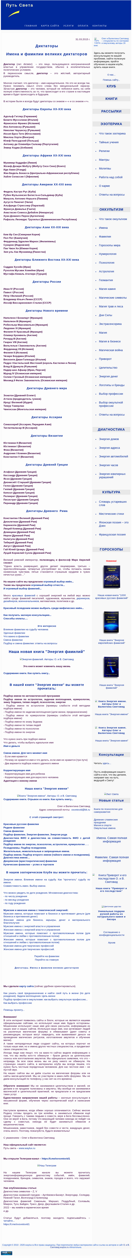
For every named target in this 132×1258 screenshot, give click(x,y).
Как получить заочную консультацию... (27, 615)
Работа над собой (110, 177)
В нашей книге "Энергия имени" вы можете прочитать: (47, 686)
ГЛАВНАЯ (31, 26)
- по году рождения (14, 903)
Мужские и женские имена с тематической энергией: (35, 910)
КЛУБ (111, 86)
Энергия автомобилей (113, 456)
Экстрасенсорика (110, 324)
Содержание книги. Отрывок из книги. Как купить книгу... (38, 799)
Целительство (108, 367)
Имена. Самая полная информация (112, 839)
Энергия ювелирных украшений (112, 475)
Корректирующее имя (16, 770)
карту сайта (26, 986)
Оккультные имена (105, 828)
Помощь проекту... (13, 1010)
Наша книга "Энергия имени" (112, 714)
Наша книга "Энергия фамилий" (111, 686)
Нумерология (107, 254)
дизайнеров (10, 601)
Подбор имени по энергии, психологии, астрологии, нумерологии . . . (46, 844)
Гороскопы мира (109, 245)
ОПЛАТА (83, 26)
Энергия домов (109, 439)
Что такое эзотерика (112, 133)
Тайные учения (109, 142)
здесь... (107, 763)
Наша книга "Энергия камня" (111, 740)
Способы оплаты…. (15, 618)
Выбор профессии (111, 393)
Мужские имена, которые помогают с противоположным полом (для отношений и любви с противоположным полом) (46, 934)
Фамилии (105, 236)
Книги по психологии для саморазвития (108, 810)
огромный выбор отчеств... (48, 585)
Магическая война (111, 350)
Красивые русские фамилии (21, 824)
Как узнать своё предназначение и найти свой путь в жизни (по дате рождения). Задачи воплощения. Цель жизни (46, 994)
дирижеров (83, 598)
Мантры (104, 159)
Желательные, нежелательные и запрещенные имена (36, 851)
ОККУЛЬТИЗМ (111, 209)
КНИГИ (111, 98)
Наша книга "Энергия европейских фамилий (111, 641)
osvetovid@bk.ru (80, 809)
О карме (104, 185)
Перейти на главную (47, 959)
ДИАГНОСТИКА (111, 429)
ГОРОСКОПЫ (111, 549)
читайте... (9, 1220)
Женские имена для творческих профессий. (29, 949)
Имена (103, 227)
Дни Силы (105, 315)
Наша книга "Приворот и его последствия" (111, 889)
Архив (111, 942)
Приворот (105, 358)
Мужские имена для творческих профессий (28, 945)
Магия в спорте (103, 825)
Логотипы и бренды (112, 385)
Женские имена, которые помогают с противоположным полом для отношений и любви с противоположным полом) (46, 941)
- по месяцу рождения (16, 899)
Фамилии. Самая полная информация (112, 859)
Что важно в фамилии (16, 636)
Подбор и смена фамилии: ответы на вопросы (30, 643)
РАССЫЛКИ (111, 111)
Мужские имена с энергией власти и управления (31, 926)
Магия (103, 332)
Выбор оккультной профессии (111, 404)
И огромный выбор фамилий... (22, 588)
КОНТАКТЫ (100, 26)
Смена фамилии (13, 640)
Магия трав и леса (111, 306)
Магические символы (113, 297)
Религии (104, 151)
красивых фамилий (23, 595)
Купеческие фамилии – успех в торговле (28, 864)
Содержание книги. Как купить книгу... (26, 673)
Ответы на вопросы (112, 194)
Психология (106, 262)
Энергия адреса (109, 447)
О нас (110, 74)
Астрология (106, 271)
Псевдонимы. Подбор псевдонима (24, 847)
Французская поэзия (112, 534)
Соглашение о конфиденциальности (111, 933)
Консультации (111, 754)
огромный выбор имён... (58, 581)
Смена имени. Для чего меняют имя (25, 753)
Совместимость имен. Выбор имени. (24, 886)
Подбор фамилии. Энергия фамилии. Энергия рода (35, 834)
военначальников (29, 601)
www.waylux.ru (27, 1148)
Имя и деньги (11, 746)
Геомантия (106, 280)
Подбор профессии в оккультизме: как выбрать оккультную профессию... (45, 999)
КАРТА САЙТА (50, 26)
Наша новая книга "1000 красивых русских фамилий (111, 596)
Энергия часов (108, 465)
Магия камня (107, 289)
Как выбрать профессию (17, 1003)
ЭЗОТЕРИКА (111, 124)
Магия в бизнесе (110, 341)
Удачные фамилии (14, 633)
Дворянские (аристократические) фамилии (30, 861)
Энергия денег (108, 376)
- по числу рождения (15, 896)
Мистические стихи (111, 513)
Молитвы (105, 168)
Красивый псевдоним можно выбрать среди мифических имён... (43, 608)
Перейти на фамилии (46, 956)
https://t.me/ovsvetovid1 (56, 1158)
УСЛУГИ (68, 26)
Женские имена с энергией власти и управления (31, 929)
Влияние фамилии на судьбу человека (25, 629)
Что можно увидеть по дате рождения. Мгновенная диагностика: (40, 892)
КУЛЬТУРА (111, 492)
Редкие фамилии (14, 827)
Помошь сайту (110, 79)
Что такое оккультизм (113, 219)
